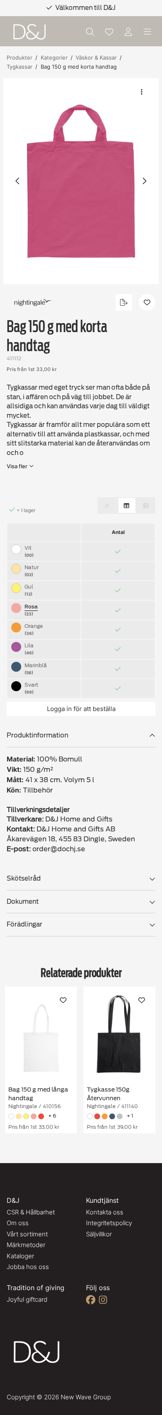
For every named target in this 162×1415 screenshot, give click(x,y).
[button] (81, 181)
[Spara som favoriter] (109, 32)
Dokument (23, 901)
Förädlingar (24, 924)
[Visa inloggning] (128, 32)
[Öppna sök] (90, 32)
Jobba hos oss (28, 1267)
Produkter (19, 57)
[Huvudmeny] (147, 32)
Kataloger (20, 1256)
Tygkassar (19, 66)
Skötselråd (24, 878)
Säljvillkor (99, 1234)
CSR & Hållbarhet (31, 1212)
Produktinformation (37, 735)
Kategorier (54, 57)
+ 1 (130, 1116)
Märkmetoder (26, 1245)
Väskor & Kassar (96, 57)
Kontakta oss (104, 1212)
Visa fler (17, 466)
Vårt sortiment (27, 1234)
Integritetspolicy (109, 1223)
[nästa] (144, 181)
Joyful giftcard (27, 1299)
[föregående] (18, 181)
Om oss (18, 1223)
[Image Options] (142, 92)
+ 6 (52, 1116)
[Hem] (29, 32)
